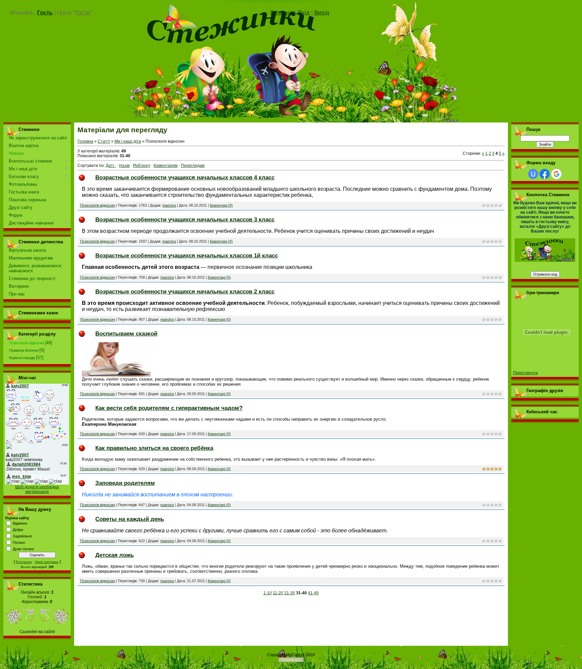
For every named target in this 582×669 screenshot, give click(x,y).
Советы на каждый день (129, 519)
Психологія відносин (26, 343)
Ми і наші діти (128, 141)
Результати (24, 562)
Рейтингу (141, 165)
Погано (19, 542)
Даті (110, 165)
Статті (104, 141)
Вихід (321, 12)
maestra (169, 205)
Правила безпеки (23, 350)
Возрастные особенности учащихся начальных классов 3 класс (184, 219)
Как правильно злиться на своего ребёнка (154, 448)
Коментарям (165, 165)
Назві (124, 165)
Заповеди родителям (125, 483)
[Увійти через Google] (556, 174)
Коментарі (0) (221, 205)
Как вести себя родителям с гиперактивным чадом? (169, 407)
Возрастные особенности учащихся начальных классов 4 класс (184, 177)
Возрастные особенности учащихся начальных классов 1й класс (186, 255)
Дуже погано (23, 549)
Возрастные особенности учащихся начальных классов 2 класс (184, 291)
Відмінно (20, 523)
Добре (18, 530)
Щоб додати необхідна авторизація (37, 489)
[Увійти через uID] (533, 174)
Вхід (304, 12)
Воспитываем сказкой (126, 333)
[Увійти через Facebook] (545, 174)
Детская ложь (114, 555)
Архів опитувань (47, 562)
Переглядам (192, 165)
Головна (282, 12)
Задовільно (22, 536)
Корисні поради (22, 358)
